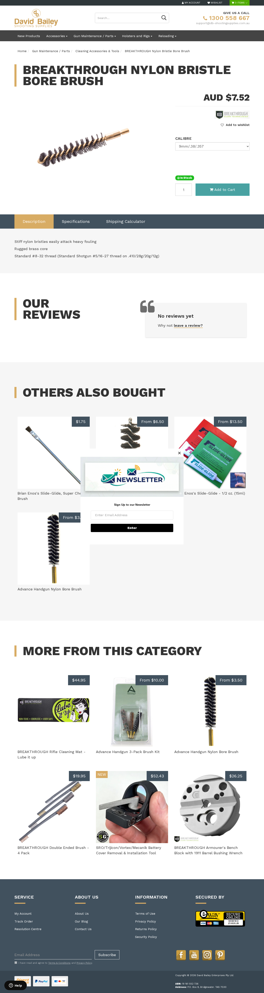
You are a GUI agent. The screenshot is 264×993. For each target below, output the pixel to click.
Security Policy (146, 937)
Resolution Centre (27, 929)
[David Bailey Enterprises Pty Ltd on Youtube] (194, 955)
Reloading (166, 36)
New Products (29, 36)
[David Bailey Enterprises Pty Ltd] (36, 18)
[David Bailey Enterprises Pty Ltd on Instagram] (207, 955)
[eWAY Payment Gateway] (220, 918)
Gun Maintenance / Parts (94, 36)
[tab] (34, 221)
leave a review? (188, 325)
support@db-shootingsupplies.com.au (223, 23)
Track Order (23, 921)
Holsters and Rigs (136, 36)
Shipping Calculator (125, 221)
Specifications (76, 221)
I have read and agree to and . (56, 963)
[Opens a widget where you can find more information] (15, 986)
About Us (82, 913)
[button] (235, 125)
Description (34, 221)
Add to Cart (224, 189)
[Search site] (164, 18)
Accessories (56, 36)
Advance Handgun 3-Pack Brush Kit (128, 752)
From (152, 421)
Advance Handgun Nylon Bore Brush (50, 589)
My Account (23, 913)
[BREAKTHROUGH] (232, 114)
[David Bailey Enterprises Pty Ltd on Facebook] (181, 955)
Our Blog (81, 921)
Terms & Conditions (59, 963)
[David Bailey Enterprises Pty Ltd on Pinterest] (220, 955)
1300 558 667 (228, 17)
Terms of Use (145, 913)
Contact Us (83, 929)
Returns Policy (146, 929)
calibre (183, 138)
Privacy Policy (145, 921)
